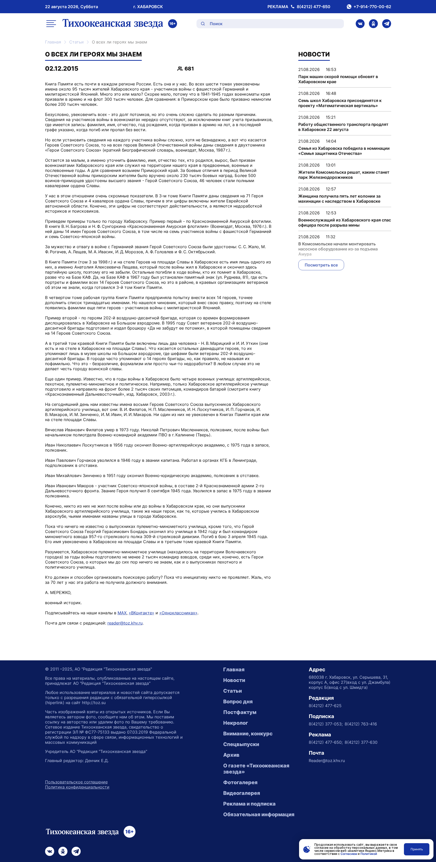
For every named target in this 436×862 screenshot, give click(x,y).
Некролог (235, 723)
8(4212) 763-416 (361, 723)
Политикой (368, 854)
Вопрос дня (238, 701)
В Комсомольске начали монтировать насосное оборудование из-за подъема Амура (338, 249)
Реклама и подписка (249, 804)
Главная (53, 41)
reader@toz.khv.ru (125, 623)
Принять (417, 849)
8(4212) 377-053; (326, 723)
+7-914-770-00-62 (372, 6)
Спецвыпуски (241, 744)
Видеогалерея (241, 793)
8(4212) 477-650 (313, 6)
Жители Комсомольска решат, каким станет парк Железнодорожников (343, 175)
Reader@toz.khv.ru (327, 760)
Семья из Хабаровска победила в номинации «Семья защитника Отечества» (344, 151)
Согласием (349, 854)
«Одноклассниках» (178, 612)
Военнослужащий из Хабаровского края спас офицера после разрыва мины (344, 222)
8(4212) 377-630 (361, 742)
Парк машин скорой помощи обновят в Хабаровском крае (338, 79)
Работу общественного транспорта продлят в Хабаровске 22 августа (343, 127)
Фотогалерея (240, 782)
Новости (234, 680)
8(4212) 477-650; (326, 742)
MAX (122, 612)
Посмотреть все (321, 264)
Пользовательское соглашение (76, 781)
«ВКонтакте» (141, 612)
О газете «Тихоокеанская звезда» (256, 769)
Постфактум (239, 712)
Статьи (76, 41)
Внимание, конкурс (248, 734)
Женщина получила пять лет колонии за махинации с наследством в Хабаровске (339, 199)
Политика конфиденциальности (77, 787)
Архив (231, 755)
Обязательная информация (258, 814)
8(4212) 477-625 (325, 705)
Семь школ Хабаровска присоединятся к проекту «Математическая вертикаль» (340, 103)
